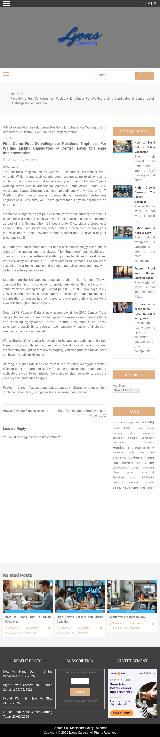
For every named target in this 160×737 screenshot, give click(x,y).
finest (142, 452)
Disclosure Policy (82, 728)
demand (132, 437)
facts (131, 452)
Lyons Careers (88, 701)
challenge (75, 387)
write (142, 488)
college (132, 433)
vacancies (131, 487)
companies (148, 433)
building (148, 422)
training (117, 487)
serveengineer (66, 392)
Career (7, 138)
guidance (135, 457)
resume (119, 477)
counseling (118, 437)
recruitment (147, 472)
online (149, 462)
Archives (119, 385)
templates (149, 482)
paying (135, 467)
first (103, 387)
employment (123, 447)
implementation (14, 392)
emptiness (91, 387)
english (150, 448)
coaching (117, 433)
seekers (148, 477)
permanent (148, 468)
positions (49, 392)
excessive (118, 452)
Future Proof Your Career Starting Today (144, 273)
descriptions (119, 442)
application (134, 422)
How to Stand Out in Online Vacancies (144, 147)
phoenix (116, 472)
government (119, 457)
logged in (27, 437)
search (133, 477)
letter (138, 462)
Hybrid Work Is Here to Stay (127, 617)
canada (116, 428)
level (29, 392)
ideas (115, 463)
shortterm (118, 482)
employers (149, 442)
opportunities (120, 467)
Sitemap (102, 728)
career (128, 427)
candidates (48, 387)
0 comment (31, 159)
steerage (133, 482)
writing (150, 488)
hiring (149, 457)
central (62, 387)
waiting (82, 392)
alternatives (119, 422)
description (148, 437)
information (127, 462)
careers (140, 428)
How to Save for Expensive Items (25, 411)
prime (130, 472)
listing (38, 392)
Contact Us (60, 728)
